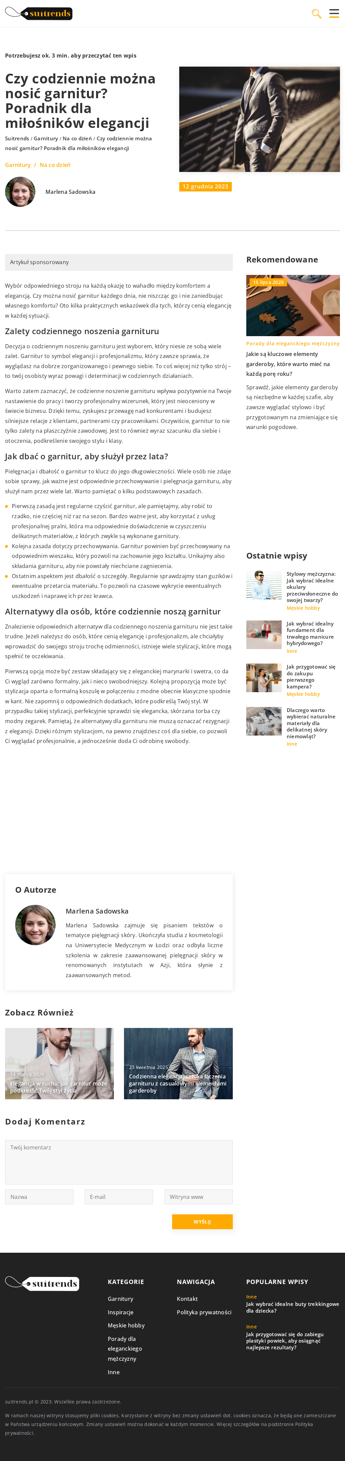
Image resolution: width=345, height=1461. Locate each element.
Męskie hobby (126, 1325)
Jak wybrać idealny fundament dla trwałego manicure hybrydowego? (310, 633)
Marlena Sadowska (70, 192)
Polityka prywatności (204, 1312)
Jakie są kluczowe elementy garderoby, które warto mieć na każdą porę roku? (288, 364)
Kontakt (187, 1299)
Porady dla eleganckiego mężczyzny (125, 1348)
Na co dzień (55, 165)
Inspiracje (121, 1312)
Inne (114, 1372)
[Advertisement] (119, 810)
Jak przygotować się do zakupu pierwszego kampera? (311, 677)
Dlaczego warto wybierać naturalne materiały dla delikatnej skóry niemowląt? (311, 723)
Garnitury (18, 165)
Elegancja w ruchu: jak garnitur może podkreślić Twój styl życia (58, 1087)
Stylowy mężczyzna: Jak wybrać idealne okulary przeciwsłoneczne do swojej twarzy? (312, 587)
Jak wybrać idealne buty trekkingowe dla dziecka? (293, 1307)
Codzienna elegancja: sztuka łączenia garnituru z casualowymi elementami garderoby (178, 1083)
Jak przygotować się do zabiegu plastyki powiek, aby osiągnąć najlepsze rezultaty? (285, 1341)
